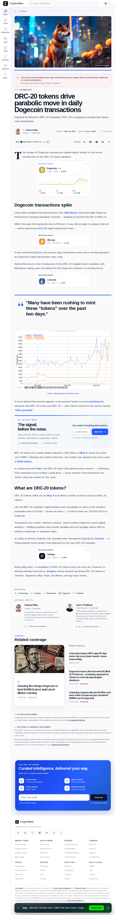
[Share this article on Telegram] (96, 141)
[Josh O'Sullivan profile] (70, 608)
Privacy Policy (80, 888)
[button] (5, 75)
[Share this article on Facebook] (90, 141)
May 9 (50, 495)
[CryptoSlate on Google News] (25, 833)
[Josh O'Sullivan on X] (77, 627)
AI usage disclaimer (76, 720)
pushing (95, 401)
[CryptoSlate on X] (18, 833)
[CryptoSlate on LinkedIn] (47, 833)
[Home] (15, 11)
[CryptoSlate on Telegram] (40, 833)
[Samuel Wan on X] (25, 626)
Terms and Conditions (62, 888)
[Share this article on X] (84, 141)
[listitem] (21, 593)
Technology (25, 90)
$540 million (24, 461)
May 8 (83, 452)
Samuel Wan (32, 130)
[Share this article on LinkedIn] (102, 141)
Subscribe (99, 797)
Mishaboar (71, 212)
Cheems (99, 538)
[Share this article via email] (108, 141)
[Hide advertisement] (108, 908)
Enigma (51, 571)
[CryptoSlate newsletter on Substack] (32, 833)
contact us (56, 83)
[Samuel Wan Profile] (17, 131)
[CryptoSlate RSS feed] (61, 833)
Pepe (39, 468)
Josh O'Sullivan (84, 605)
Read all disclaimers (75, 900)
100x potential (23, 410)
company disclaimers (60, 745)
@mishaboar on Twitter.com (66, 394)
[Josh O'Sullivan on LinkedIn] (80, 627)
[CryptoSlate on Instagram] (54, 833)
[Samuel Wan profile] (18, 608)
